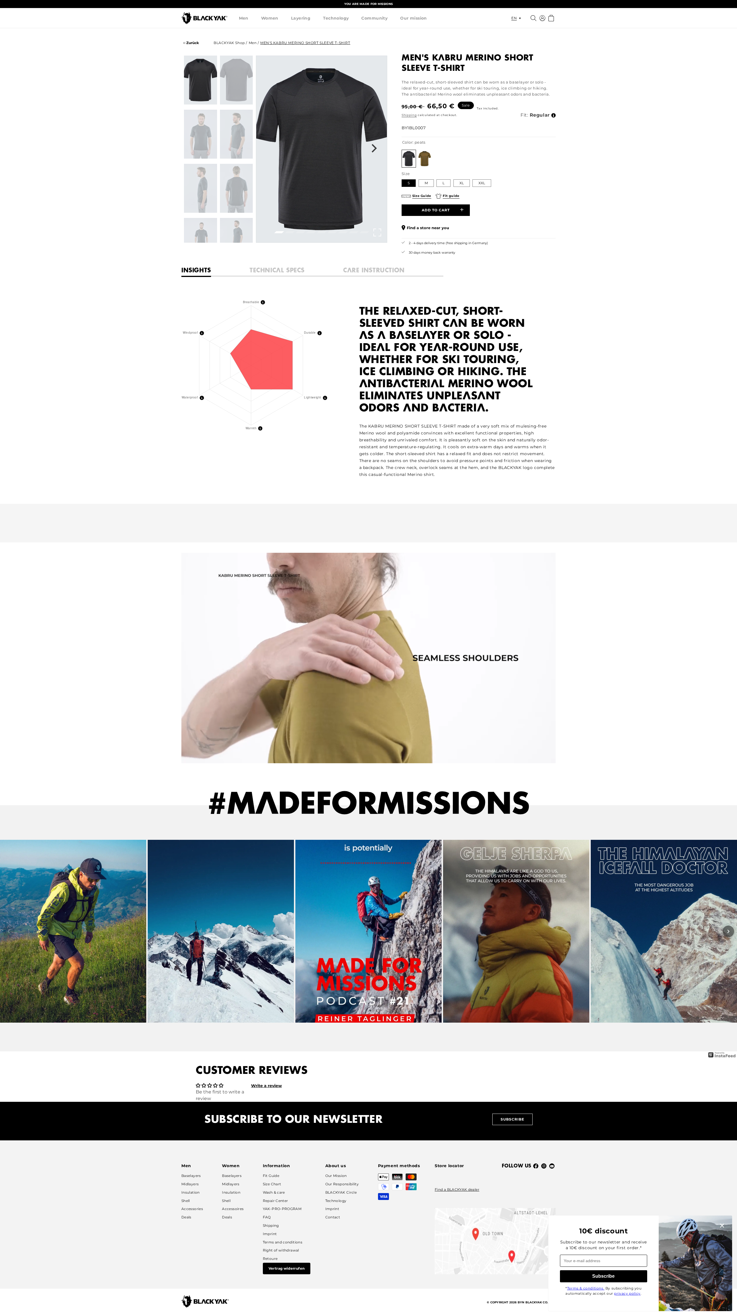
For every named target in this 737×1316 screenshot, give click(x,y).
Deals (186, 1217)
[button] (243, 18)
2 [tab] (289, 234)
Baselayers (191, 1175)
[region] (368, 4)
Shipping (409, 115)
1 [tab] (278, 234)
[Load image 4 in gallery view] (236, 134)
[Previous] (8, 931)
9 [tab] (363, 234)
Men (243, 18)
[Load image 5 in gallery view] (200, 188)
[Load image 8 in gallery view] (236, 242)
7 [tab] (342, 234)
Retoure (270, 1258)
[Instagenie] (722, 1057)
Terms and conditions (282, 1242)
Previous (269, 149)
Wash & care (274, 1192)
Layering (300, 18)
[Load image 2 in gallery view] (236, 80)
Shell (185, 1201)
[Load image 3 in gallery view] (200, 134)
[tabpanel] (321, 149)
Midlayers (190, 1184)
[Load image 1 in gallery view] (200, 80)
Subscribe (512, 1119)
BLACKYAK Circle (341, 1192)
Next (374, 149)
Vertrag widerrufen (287, 1268)
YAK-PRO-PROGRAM (282, 1209)
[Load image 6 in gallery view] (236, 188)
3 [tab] (299, 234)
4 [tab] (310, 234)
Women (269, 18)
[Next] (728, 931)
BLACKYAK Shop (230, 43)
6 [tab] (331, 234)
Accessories (192, 1209)
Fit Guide (271, 1175)
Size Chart (272, 1184)
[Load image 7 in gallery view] (200, 242)
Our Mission (336, 1175)
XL (461, 183)
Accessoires (233, 1209)
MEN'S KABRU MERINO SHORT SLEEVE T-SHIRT (305, 43)
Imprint (270, 1234)
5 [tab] (321, 234)
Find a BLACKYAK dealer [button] (457, 1189)
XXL (481, 183)
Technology (336, 18)
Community (374, 18)
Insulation (190, 1192)
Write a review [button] (266, 1085)
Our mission (413, 18)
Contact (332, 1217)
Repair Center (275, 1201)
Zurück (192, 43)
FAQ (267, 1217)
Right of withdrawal (281, 1250)
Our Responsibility (342, 1184)
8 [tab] (353, 234)
